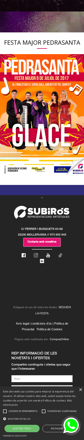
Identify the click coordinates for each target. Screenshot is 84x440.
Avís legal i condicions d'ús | (34, 323)
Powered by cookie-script (15, 435)
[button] (42, 419)
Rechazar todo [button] (61, 428)
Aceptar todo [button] (22, 428)
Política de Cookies (49, 329)
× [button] (80, 389)
